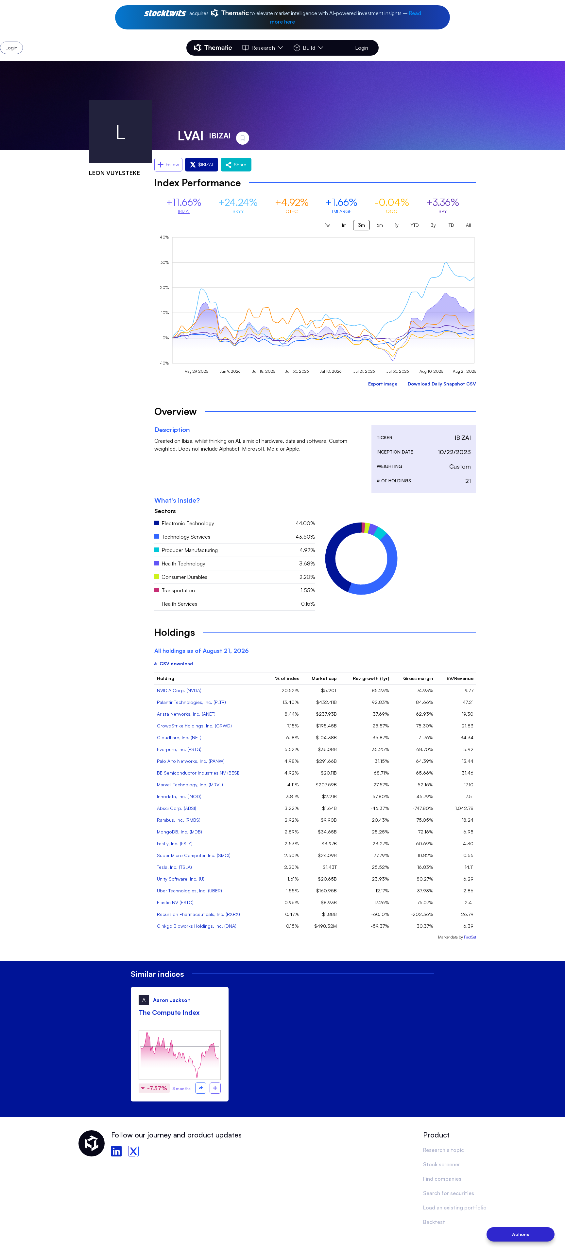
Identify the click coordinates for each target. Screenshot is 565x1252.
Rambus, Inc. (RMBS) (178, 820)
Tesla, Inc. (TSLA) (174, 867)
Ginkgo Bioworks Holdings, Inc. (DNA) (196, 926)
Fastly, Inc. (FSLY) (175, 843)
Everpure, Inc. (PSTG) (179, 749)
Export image (382, 383)
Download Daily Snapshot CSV (442, 383)
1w (327, 225)
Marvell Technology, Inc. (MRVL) (190, 784)
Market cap (324, 678)
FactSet (470, 937)
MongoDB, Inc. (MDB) (179, 831)
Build (309, 48)
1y (397, 225)
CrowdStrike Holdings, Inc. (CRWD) (194, 725)
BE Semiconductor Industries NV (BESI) (198, 773)
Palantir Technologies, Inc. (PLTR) (191, 702)
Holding (165, 678)
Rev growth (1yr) (371, 678)
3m (361, 225)
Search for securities (448, 1193)
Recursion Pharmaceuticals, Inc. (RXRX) (198, 914)
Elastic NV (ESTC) (175, 902)
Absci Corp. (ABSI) (176, 808)
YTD (414, 225)
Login (361, 48)
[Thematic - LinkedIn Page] (116, 1151)
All (468, 225)
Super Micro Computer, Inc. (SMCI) (194, 855)
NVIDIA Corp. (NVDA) (179, 690)
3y (433, 225)
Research (263, 48)
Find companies (442, 1178)
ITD (451, 225)
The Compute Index (169, 1012)
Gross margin (418, 678)
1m (344, 225)
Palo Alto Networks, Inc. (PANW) (191, 761)
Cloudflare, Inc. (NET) (179, 737)
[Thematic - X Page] (133, 1151)
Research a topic (443, 1150)
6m (379, 225)
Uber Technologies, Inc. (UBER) (189, 890)
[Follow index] (215, 1088)
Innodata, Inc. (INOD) (179, 796)
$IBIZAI (205, 164)
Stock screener (441, 1164)
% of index (287, 678)
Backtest (434, 1222)
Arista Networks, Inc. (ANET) (186, 714)
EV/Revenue (460, 678)
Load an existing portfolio (455, 1207)
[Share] (200, 1088)
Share (240, 164)
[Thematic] (213, 48)
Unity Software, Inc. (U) (180, 879)
